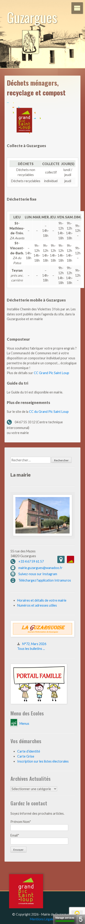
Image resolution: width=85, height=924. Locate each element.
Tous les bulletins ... (31, 649)
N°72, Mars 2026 (34, 644)
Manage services (64, 917)
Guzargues (32, 17)
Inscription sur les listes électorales (43, 761)
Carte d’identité (28, 751)
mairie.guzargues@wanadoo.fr (40, 568)
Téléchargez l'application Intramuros (44, 580)
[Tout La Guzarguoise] (42, 636)
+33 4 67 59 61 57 (31, 561)
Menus (24, 723)
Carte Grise (25, 756)
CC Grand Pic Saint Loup (51, 373)
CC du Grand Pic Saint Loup (49, 412)
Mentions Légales (42, 919)
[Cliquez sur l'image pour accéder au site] (38, 703)
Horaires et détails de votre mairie (41, 600)
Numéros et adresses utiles (37, 605)
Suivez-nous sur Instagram (37, 574)
